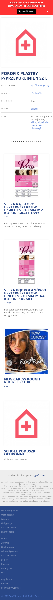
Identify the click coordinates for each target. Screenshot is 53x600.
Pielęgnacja (6, 523)
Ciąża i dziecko (8, 527)
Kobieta (5, 564)
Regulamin (6, 579)
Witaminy (5, 519)
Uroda (4, 538)
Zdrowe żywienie (9, 551)
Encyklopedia (7, 531)
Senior (4, 559)
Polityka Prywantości (11, 587)
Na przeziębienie (9, 510)
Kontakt (5, 583)
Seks (3, 572)
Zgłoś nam (39, 475)
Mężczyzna (6, 568)
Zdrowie (5, 542)
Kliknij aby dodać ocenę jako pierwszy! (40, 125)
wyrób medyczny (40, 85)
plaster (34, 108)
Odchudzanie (7, 514)
